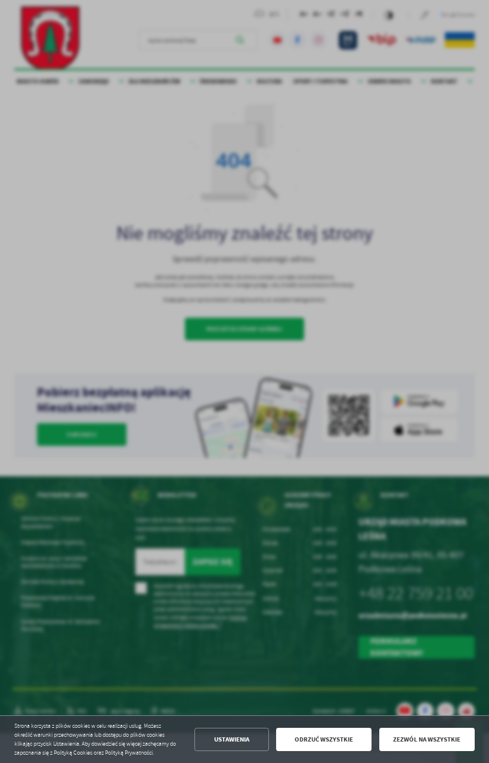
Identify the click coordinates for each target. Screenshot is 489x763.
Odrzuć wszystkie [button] (324, 739)
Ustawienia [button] (231, 739)
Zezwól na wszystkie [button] (426, 739)
